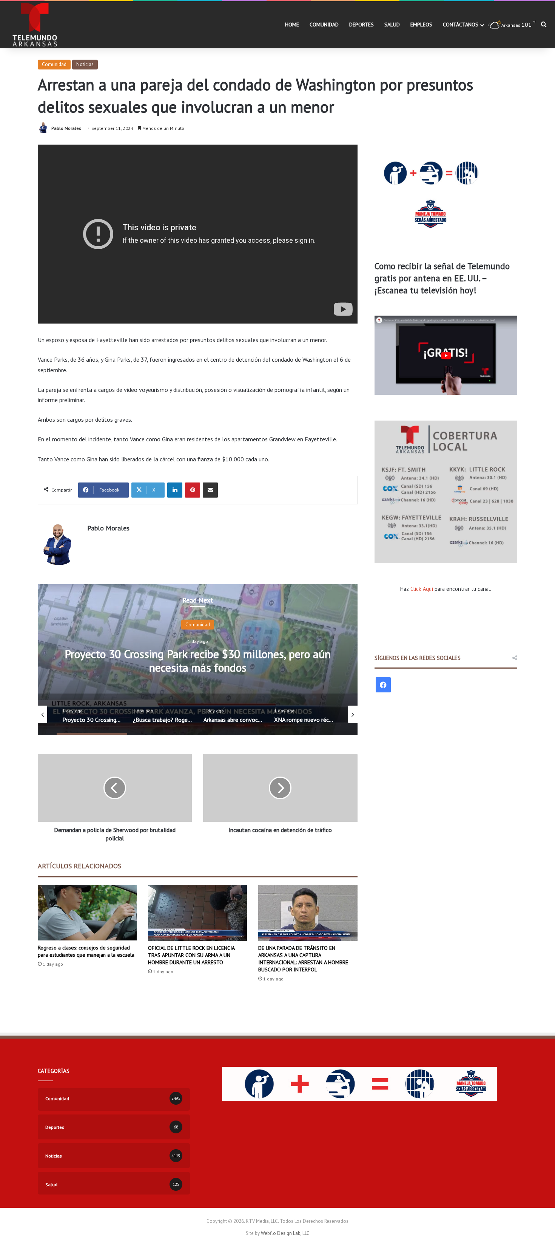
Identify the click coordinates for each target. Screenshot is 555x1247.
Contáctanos (460, 24)
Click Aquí (421, 588)
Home (292, 24)
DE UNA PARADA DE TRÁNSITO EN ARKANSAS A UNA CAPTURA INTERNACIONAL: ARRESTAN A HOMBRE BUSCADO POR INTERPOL (303, 959)
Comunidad (324, 24)
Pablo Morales (66, 128)
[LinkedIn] (174, 490)
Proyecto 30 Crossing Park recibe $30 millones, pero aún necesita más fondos (198, 660)
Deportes (361, 24)
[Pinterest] (192, 490)
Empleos (421, 24)
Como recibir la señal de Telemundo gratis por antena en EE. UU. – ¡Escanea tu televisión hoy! (442, 278)
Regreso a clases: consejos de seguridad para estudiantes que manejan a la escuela (86, 951)
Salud (392, 24)
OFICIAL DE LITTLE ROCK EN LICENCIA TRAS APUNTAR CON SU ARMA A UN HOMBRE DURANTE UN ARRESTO (191, 955)
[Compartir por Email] (210, 490)
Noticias (85, 64)
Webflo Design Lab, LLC (285, 1233)
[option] (198, 659)
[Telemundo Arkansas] (34, 24)
